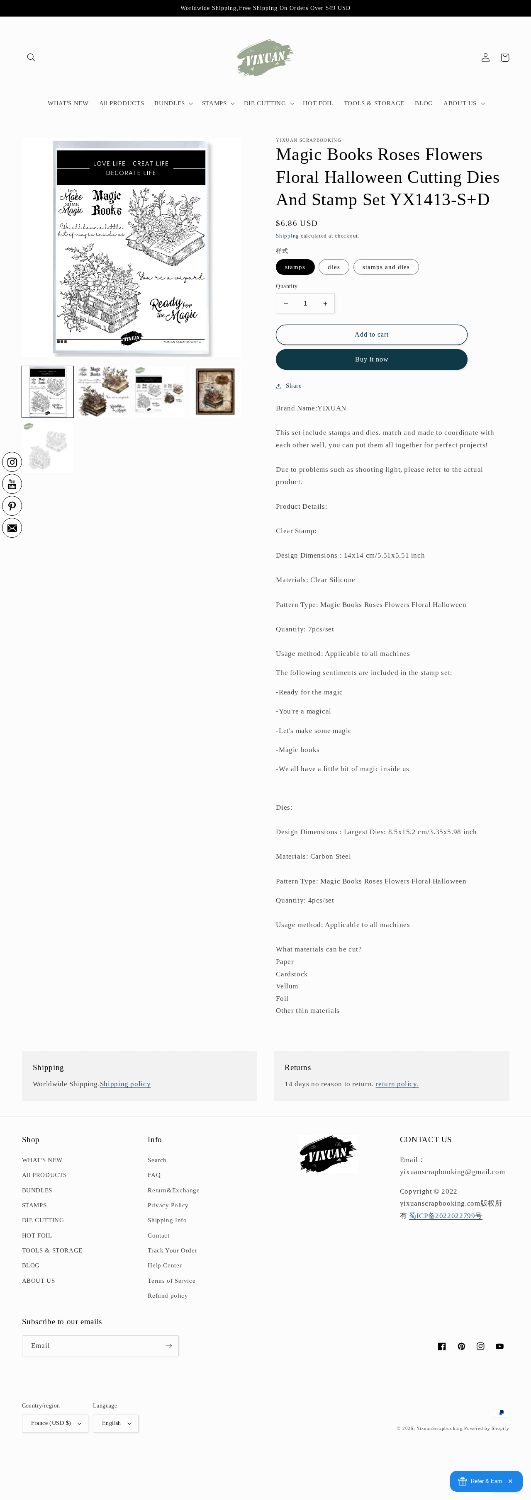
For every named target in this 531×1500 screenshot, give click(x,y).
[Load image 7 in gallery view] (47, 447)
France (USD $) (51, 1423)
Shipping (287, 236)
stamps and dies (386, 267)
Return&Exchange (174, 1190)
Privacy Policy (168, 1205)
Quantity (286, 286)
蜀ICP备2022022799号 (445, 1216)
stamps (295, 267)
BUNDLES (37, 1190)
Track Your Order (172, 1250)
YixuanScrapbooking (440, 1428)
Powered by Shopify (486, 1428)
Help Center (165, 1265)
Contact (158, 1235)
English (111, 1423)
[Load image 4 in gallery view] (159, 391)
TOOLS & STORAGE (52, 1250)
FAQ (154, 1175)
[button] (31, 57)
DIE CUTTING (43, 1220)
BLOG (31, 1265)
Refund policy (168, 1295)
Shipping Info (167, 1220)
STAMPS (34, 1205)
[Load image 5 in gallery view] (215, 391)
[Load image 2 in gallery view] (103, 391)
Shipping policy (125, 1084)
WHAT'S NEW (42, 1160)
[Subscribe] (168, 1345)
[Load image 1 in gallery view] (47, 391)
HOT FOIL (37, 1235)
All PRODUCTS (44, 1175)
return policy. (397, 1084)
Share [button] (294, 385)
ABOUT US (38, 1280)
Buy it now (372, 359)
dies (334, 267)
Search (157, 1160)
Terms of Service (171, 1280)
